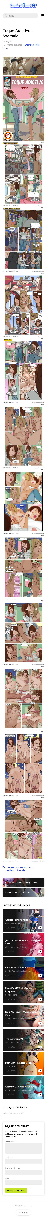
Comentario (10, 1141)
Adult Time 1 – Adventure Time (23, 968)
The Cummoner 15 (23, 1040)
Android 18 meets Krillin (23, 920)
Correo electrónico (13, 1168)
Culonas (19, 867)
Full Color (28, 867)
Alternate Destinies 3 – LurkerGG (23, 1087)
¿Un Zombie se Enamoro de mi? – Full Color (23, 944)
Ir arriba (25, 1212)
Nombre (9, 1157)
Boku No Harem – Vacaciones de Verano (23, 1016)
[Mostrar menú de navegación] (43, 16)
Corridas (10, 867)
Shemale (21, 870)
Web (7, 1178)
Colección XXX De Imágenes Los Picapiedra (23, 992)
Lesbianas (11, 870)
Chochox (28, 45)
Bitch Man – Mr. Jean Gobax (23, 1063)
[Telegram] (23, 66)
